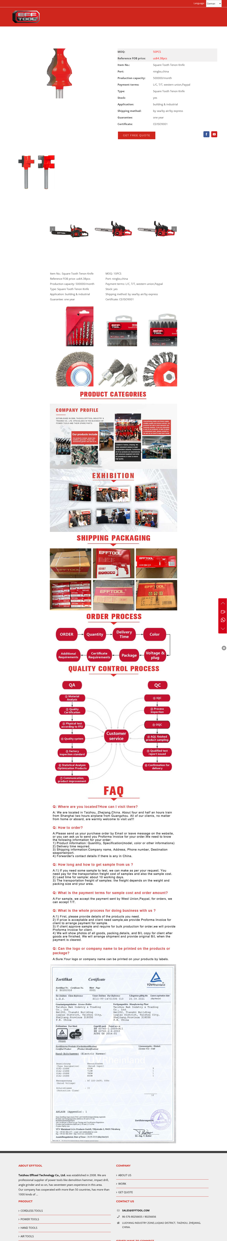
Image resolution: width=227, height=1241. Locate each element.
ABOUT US (124, 1175)
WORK (122, 1183)
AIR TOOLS (27, 1236)
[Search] (176, 34)
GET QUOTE (125, 1192)
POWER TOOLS (30, 1219)
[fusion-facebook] (206, 134)
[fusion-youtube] (214, 134)
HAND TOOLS (29, 1227)
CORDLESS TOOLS (32, 1210)
